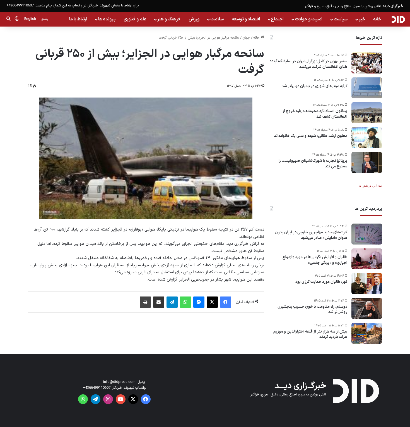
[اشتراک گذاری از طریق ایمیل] (158, 302)
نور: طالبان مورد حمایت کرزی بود (321, 282)
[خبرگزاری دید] (398, 19)
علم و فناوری (135, 19)
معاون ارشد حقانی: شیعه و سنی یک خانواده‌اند (310, 136)
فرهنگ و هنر (168, 19)
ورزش (194, 19)
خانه (377, 19)
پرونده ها (106, 19)
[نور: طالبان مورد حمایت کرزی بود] (366, 283)
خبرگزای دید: (393, 6)
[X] (212, 302)
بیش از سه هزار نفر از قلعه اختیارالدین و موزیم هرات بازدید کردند (310, 334)
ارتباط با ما (78, 19)
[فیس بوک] (225, 302)
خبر (362, 19)
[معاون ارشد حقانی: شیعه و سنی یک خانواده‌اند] (366, 137)
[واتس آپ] (185, 302)
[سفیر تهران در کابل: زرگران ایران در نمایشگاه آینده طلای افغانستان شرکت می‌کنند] (366, 63)
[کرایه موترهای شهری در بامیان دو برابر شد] (366, 87)
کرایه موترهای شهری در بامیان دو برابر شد (314, 86)
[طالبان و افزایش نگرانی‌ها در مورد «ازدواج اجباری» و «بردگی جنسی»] (366, 258)
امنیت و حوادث (308, 19)
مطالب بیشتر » (370, 186)
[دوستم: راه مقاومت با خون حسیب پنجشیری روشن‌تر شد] (366, 308)
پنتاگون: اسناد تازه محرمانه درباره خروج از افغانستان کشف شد (315, 113)
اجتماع (277, 19)
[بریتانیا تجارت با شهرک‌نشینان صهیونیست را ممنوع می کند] (366, 162)
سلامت (217, 19)
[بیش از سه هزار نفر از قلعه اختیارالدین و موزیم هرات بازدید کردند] (366, 333)
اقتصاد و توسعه (246, 19)
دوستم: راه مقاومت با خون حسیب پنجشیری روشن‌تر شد (312, 309)
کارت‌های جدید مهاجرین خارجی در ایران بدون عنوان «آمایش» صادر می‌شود (311, 235)
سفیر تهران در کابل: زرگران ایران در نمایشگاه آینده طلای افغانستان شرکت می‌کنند (308, 64)
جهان (246, 38)
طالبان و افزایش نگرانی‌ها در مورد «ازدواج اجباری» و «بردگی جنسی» (315, 260)
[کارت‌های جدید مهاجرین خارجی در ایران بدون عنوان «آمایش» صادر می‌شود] (366, 234)
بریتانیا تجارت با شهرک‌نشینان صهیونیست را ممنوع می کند (313, 163)
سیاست (341, 19)
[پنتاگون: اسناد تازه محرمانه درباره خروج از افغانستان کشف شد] (366, 112)
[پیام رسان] (198, 302)
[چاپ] (145, 302)
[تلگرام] (172, 302)
